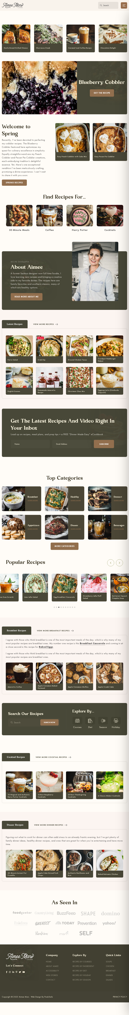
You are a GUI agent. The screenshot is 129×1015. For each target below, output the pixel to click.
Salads (109, 980)
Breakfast (111, 971)
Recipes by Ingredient (83, 966)
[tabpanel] (64, 586)
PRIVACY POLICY (120, 997)
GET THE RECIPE (102, 93)
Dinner (109, 975)
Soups (109, 961)
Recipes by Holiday (82, 975)
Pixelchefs (48, 997)
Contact (50, 980)
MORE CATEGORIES (65, 546)
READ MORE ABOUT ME (27, 296)
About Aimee (52, 966)
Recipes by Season (82, 980)
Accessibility (52, 971)
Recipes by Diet (80, 971)
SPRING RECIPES (14, 182)
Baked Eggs (46, 646)
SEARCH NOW (49, 722)
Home (49, 961)
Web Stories (52, 975)
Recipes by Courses (82, 961)
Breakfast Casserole (92, 643)
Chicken (110, 966)
